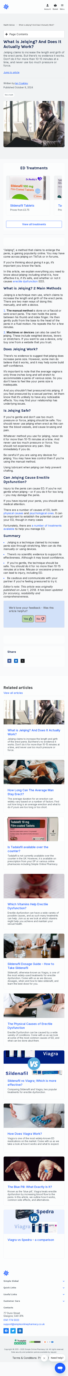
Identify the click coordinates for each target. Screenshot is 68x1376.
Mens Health (9, 95)
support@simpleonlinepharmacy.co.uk (24, 1324)
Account (47, 9)
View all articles (13, 693)
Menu (62, 9)
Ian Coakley (21, 83)
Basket (55, 9)
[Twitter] (13, 1330)
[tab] (34, 1281)
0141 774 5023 (11, 1320)
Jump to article (11, 72)
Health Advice (9, 25)
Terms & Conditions (24, 1357)
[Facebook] (6, 1330)
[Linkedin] (20, 1330)
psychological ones (42, 513)
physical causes (13, 513)
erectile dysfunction (25, 281)
